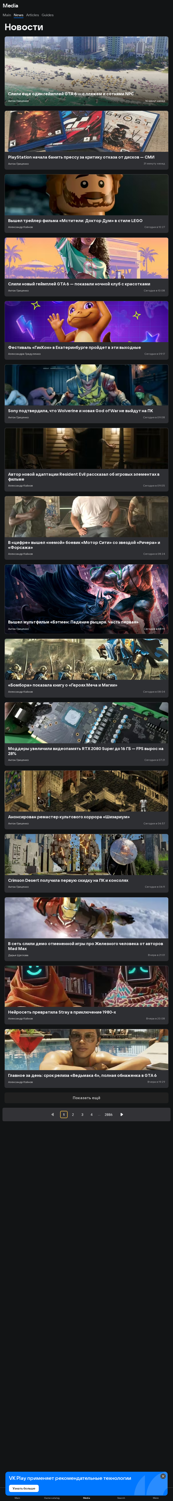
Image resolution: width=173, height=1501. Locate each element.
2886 (109, 1114)
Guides (48, 15)
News (18, 15)
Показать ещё (86, 1097)
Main (7, 15)
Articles (32, 15)
